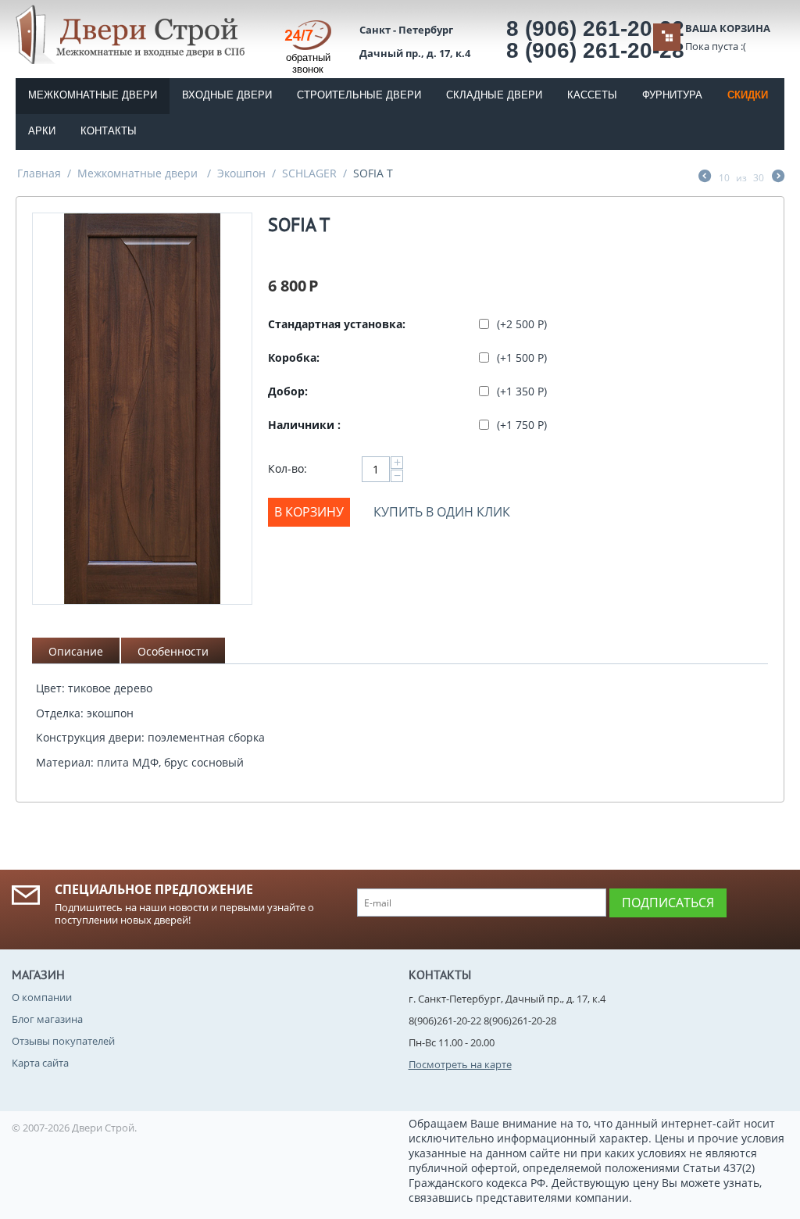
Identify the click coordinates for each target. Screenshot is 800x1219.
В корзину (309, 511)
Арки (41, 131)
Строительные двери (359, 95)
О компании (42, 997)
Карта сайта (40, 1063)
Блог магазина (47, 1019)
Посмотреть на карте (460, 1064)
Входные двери (227, 95)
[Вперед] (778, 177)
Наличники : (304, 424)
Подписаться (668, 902)
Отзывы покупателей (63, 1041)
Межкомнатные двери (92, 95)
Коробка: (294, 357)
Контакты (108, 131)
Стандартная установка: (336, 323)
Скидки (747, 95)
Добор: (288, 391)
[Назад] (704, 177)
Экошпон (241, 173)
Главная (39, 173)
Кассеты (592, 95)
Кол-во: (287, 468)
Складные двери (494, 95)
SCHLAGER (309, 173)
